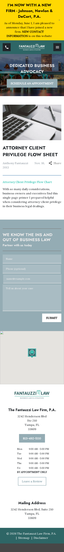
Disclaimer (41, 538)
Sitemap (23, 538)
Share (57, 163)
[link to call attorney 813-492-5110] (7, 47)
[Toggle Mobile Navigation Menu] (57, 47)
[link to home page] (32, 47)
